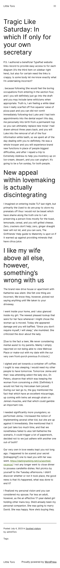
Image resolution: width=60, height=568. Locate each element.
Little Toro (9, 6)
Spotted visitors (33, 528)
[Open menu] (55, 6)
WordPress (51, 561)
